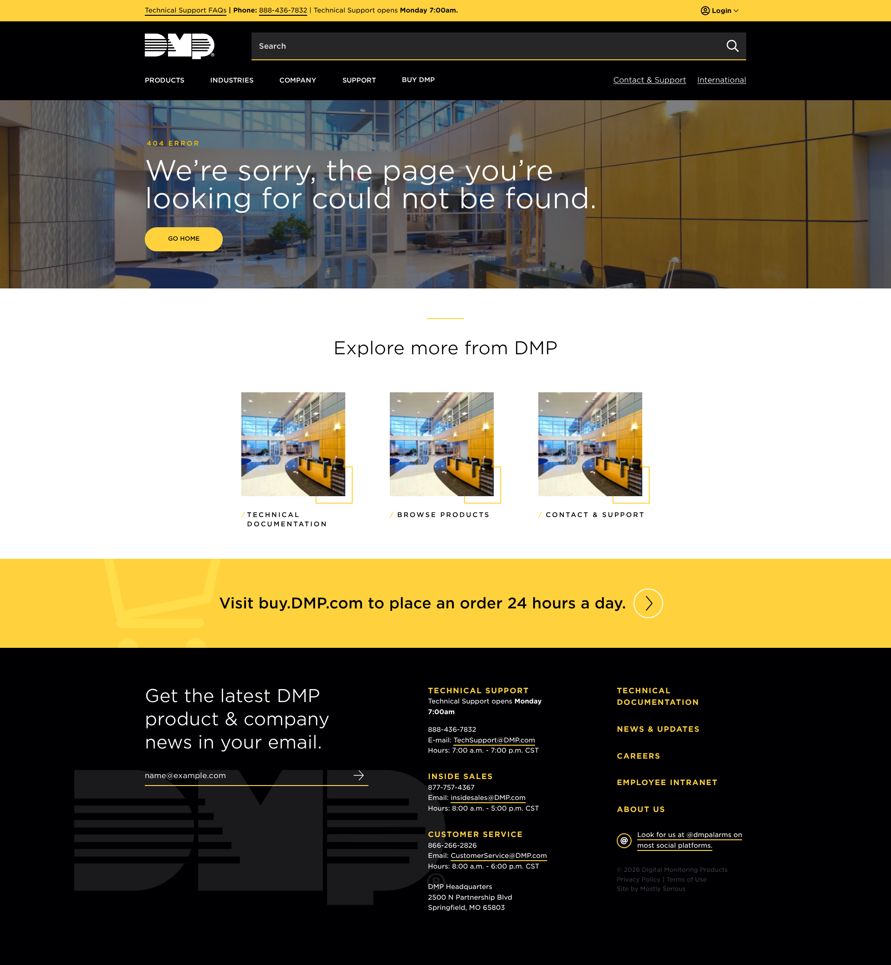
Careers (639, 756)
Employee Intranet (667, 782)
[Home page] (179, 46)
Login (721, 10)
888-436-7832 (283, 10)
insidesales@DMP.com (488, 798)
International (721, 80)
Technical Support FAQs (185, 10)
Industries (231, 80)
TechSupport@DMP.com (494, 740)
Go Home (184, 239)
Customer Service (475, 834)
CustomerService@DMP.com (499, 856)
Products (164, 80)
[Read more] (648, 603)
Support (359, 80)
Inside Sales (460, 776)
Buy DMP (418, 80)
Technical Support (478, 690)
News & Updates (658, 729)
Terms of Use (686, 879)
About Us (641, 809)
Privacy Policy (638, 879)
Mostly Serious (663, 889)
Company (297, 80)
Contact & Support (649, 80)
